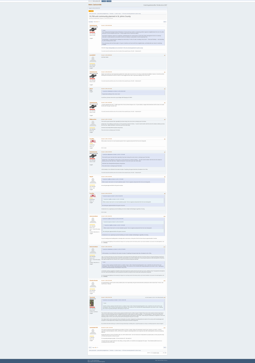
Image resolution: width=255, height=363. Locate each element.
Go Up (90, 347)
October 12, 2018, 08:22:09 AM (106, 25)
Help (156, 360)
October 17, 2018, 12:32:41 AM (106, 246)
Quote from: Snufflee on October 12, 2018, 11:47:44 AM (113, 179)
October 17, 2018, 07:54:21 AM (106, 297)
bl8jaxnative (93, 119)
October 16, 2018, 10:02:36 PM (106, 216)
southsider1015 (94, 327)
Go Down (91, 21)
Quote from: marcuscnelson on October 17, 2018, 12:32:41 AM (114, 300)
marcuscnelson (94, 216)
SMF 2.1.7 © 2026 (91, 360)
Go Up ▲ (165, 360)
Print (165, 21)
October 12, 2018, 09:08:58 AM (106, 55)
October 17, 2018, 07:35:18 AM (106, 280)
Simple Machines (96, 360)
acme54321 (92, 55)
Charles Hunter (94, 280)
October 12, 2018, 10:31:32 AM (106, 88)
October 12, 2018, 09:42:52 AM (106, 71)
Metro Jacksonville (94, 5)
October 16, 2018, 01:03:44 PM (106, 176)
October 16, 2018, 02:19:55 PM (106, 193)
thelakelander (93, 25)
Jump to (148, 352)
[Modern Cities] (90, 36)
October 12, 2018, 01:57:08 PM (106, 151)
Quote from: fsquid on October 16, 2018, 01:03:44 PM (113, 196)
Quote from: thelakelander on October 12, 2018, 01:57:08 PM (114, 249)
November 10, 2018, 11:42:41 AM (107, 327)
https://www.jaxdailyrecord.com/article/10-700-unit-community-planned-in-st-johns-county (124, 47)
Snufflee (92, 139)
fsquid (91, 176)
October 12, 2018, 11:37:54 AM (106, 119)
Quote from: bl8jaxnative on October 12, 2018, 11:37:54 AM (114, 154)
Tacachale (92, 297)
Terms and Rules (160, 360)
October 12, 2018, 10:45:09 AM (106, 102)
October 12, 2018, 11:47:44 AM (106, 138)
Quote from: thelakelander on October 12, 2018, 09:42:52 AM (114, 91)
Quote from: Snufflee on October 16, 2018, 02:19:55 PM (113, 218)
